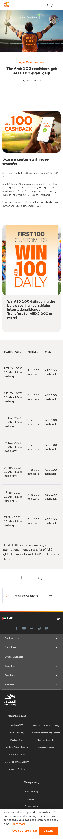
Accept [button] (48, 831)
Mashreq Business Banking (17, 762)
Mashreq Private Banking (17, 747)
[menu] (57, 5)
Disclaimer (31, 799)
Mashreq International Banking (46, 733)
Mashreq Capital (46, 747)
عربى (58, 618)
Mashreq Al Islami (17, 769)
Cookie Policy (31, 792)
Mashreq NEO (17, 725)
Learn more (18, 824)
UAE (10, 618)
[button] (24, 830)
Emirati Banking (17, 732)
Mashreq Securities (46, 740)
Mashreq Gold (16, 740)
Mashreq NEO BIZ (17, 754)
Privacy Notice (31, 806)
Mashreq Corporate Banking (46, 725)
